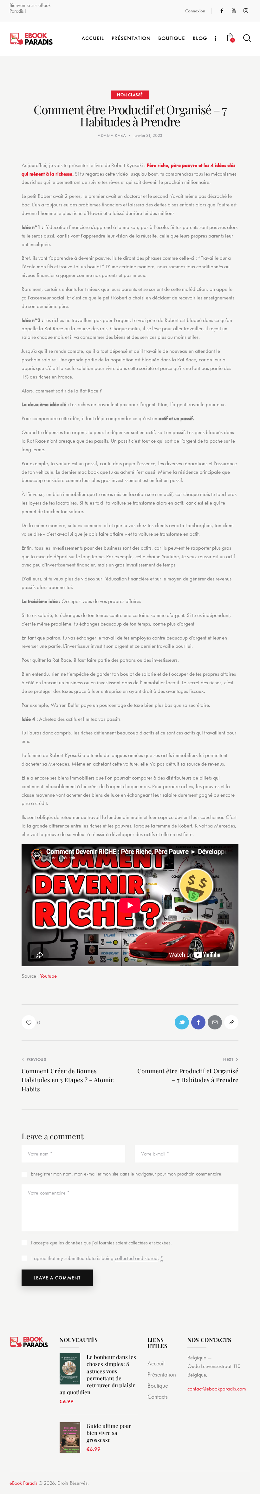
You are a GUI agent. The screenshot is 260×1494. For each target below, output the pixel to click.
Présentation (161, 1374)
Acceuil (156, 1363)
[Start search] (246, 38)
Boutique (157, 1386)
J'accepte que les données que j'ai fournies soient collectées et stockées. (101, 1242)
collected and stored (136, 1258)
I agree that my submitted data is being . (97, 1258)
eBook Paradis (23, 1483)
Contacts (157, 1397)
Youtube (48, 975)
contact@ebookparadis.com (216, 1388)
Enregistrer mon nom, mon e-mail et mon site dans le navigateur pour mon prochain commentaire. (127, 1173)
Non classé (130, 94)
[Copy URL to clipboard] (231, 1022)
